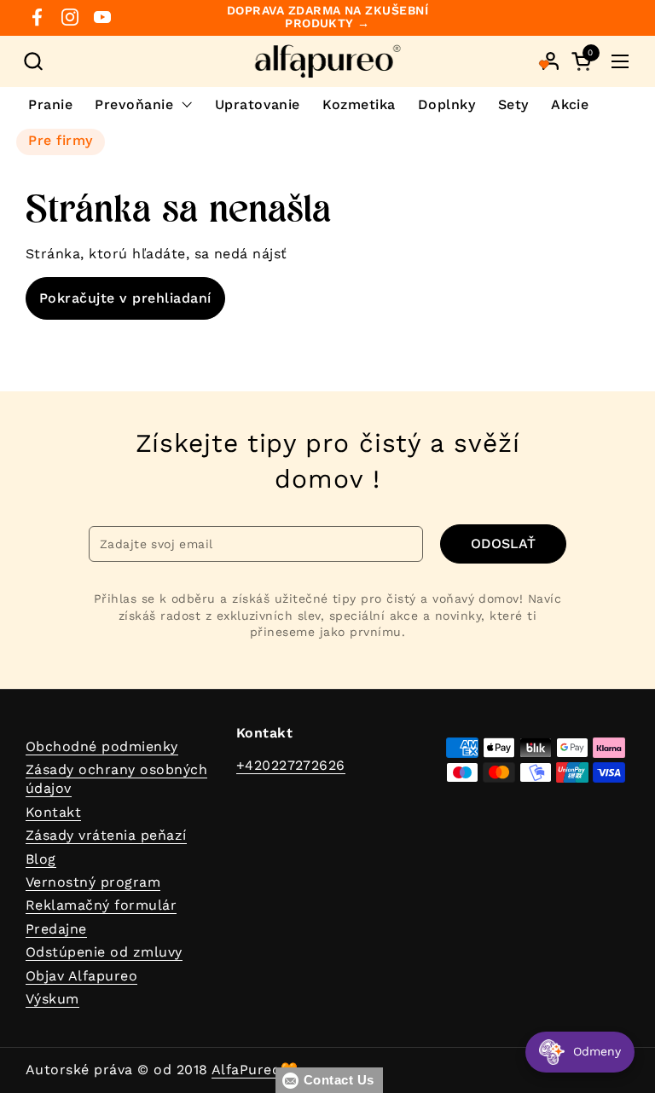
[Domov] (328, 61)
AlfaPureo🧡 (255, 1069)
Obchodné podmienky (102, 746)
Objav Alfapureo (81, 976)
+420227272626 (290, 765)
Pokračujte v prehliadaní (125, 298)
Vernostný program (93, 882)
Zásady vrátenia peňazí (106, 835)
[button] (32, 61)
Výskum (52, 999)
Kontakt (53, 812)
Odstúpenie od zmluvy (104, 952)
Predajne (56, 929)
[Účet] (550, 61)
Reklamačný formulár (101, 905)
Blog (41, 859)
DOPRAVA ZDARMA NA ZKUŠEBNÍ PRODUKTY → (327, 17)
